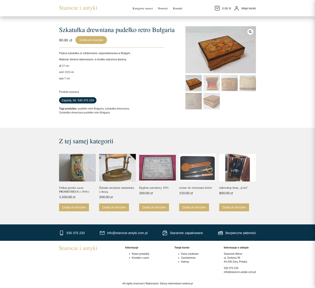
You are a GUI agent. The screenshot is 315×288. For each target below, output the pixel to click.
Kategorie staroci (143, 8)
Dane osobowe (190, 253)
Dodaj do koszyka (91, 40)
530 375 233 (231, 268)
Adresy (185, 261)
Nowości (163, 8)
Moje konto (249, 8)
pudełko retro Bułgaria (91, 108)
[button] (250, 32)
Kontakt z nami (140, 257)
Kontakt (177, 8)
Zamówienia (188, 257)
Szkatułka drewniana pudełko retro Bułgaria (84, 112)
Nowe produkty (140, 253)
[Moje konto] (236, 8)
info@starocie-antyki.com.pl (240, 272)
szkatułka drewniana (117, 108)
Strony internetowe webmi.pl (176, 283)
